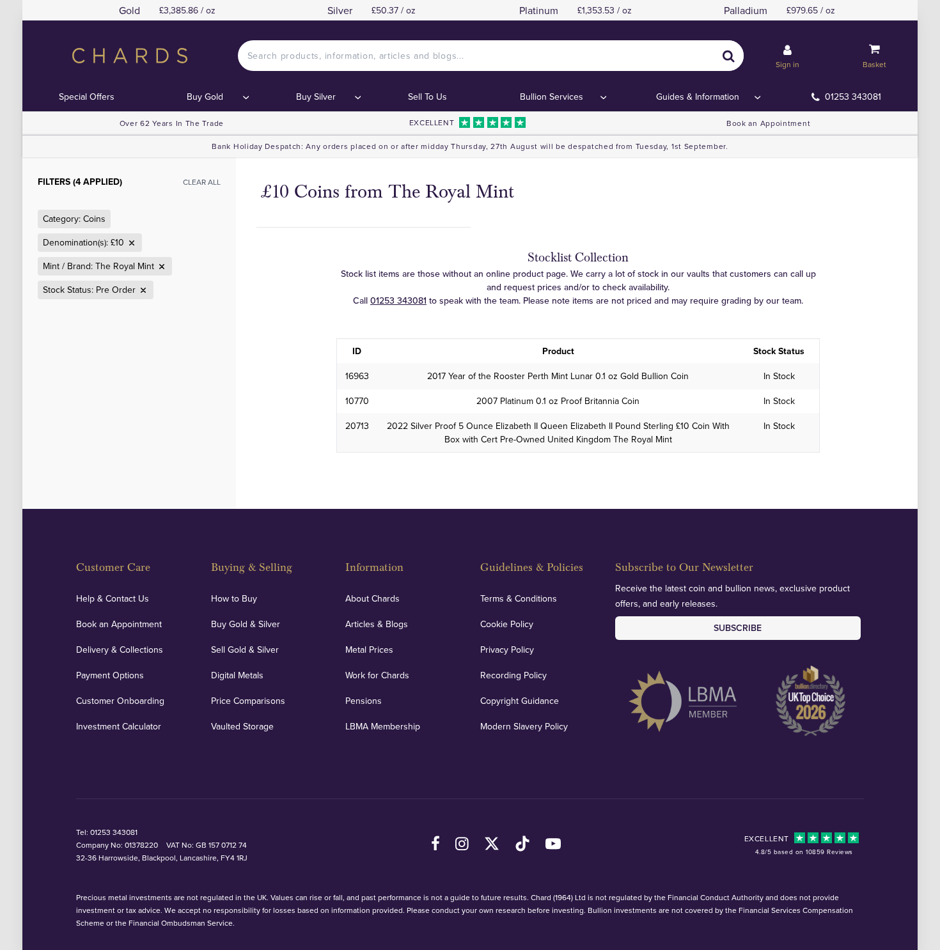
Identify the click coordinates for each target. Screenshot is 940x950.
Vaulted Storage (242, 726)
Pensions (363, 700)
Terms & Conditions (518, 598)
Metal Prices (369, 649)
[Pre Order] (142, 290)
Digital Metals (237, 675)
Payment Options (110, 675)
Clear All (202, 181)
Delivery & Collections (119, 649)
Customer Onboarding (120, 700)
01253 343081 (853, 96)
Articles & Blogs (376, 624)
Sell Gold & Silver (245, 649)
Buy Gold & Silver (245, 624)
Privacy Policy (507, 649)
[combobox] (491, 55)
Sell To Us (427, 96)
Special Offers (86, 96)
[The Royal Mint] (160, 266)
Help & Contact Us (112, 598)
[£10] (130, 243)
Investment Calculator (118, 726)
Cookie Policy (506, 624)
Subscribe (738, 627)
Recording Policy (513, 675)
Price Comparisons (248, 700)
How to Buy (234, 598)
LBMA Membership (382, 726)
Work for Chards (377, 675)
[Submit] (728, 55)
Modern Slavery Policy (524, 726)
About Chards (372, 598)
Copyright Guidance (519, 700)
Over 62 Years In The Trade (172, 123)
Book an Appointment (768, 123)
